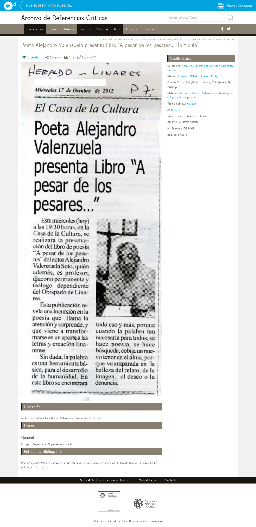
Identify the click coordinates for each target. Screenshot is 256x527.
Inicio (102, 39)
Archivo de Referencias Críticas (64, 17)
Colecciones (35, 29)
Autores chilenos (189, 93)
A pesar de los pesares (182, 97)
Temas (53, 29)
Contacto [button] (171, 480)
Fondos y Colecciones (118, 39)
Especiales (149, 29)
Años (117, 29)
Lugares (131, 29)
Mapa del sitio (147, 480)
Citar (72, 57)
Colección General (224, 39)
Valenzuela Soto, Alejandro (218, 93)
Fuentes (85, 29)
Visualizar (35, 57)
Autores (68, 29)
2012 (177, 109)
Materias (102, 29)
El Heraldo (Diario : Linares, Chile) (197, 76)
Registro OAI (90, 57)
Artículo (192, 103)
